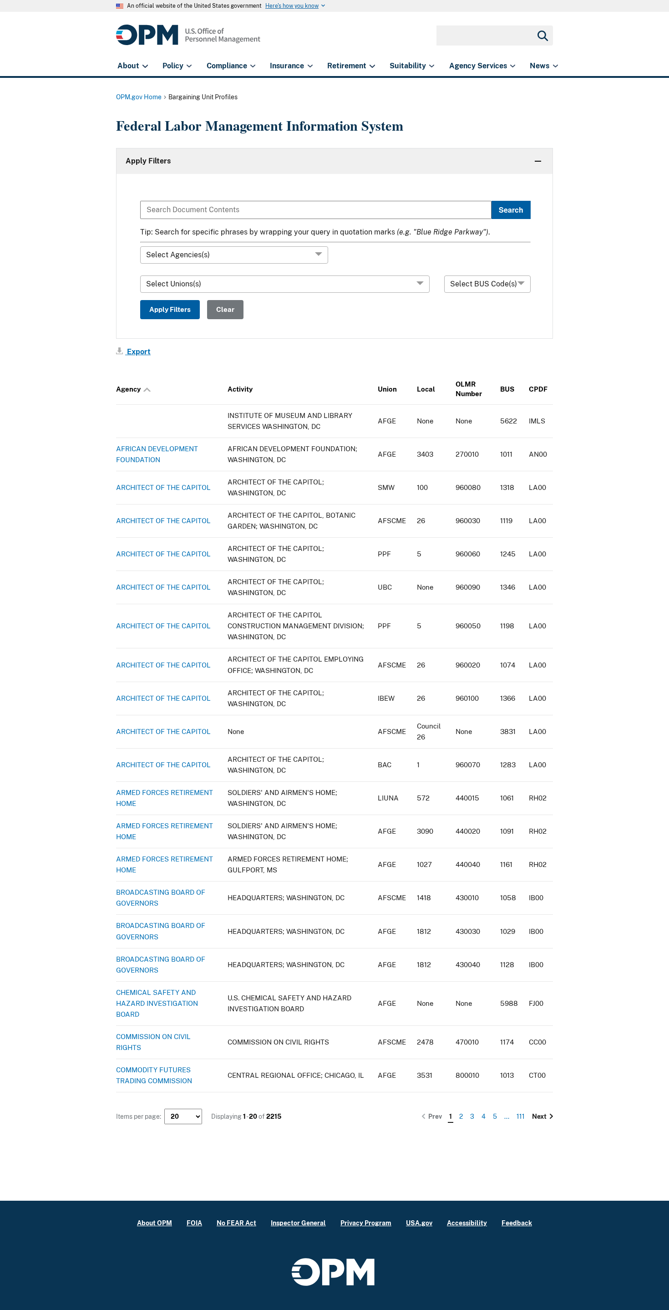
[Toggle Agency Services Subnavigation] (512, 66)
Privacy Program (365, 1223)
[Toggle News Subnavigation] (555, 66)
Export (138, 351)
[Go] (542, 35)
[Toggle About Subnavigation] (144, 66)
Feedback (517, 1223)
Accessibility (467, 1223)
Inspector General (298, 1223)
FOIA (194, 1223)
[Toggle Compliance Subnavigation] (252, 66)
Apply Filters (148, 161)
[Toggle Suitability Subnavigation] (431, 66)
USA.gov (419, 1223)
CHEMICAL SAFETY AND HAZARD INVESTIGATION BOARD (157, 1003)
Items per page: (139, 1116)
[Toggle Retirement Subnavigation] (372, 66)
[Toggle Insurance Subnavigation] (310, 66)
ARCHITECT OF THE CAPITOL (163, 487)
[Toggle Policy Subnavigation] (189, 66)
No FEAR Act (236, 1223)
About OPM (154, 1223)
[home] (188, 39)
